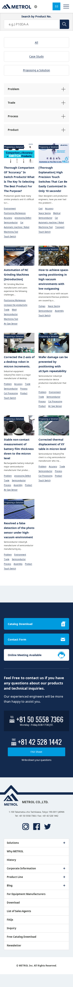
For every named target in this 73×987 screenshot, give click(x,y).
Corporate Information (21, 868)
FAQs (10, 919)
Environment (10, 208)
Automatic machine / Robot (16, 227)
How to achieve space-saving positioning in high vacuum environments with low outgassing (54, 279)
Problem (8, 384)
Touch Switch (10, 236)
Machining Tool (11, 231)
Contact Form (17, 639)
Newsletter (14, 945)
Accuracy (8, 217)
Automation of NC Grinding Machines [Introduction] (16, 274)
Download (13, 902)
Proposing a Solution (36, 70)
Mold (14, 309)
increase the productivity (15, 305)
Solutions (13, 843)
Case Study (36, 56)
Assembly (59, 310)
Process (23, 388)
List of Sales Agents (19, 911)
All (36, 42)
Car (21, 222)
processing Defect (23, 217)
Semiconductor (11, 222)
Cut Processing (11, 393)
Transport (59, 227)
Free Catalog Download (21, 936)
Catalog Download (20, 624)
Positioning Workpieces (15, 213)
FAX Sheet (36, 751)
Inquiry (11, 928)
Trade (6, 309)
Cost (41, 208)
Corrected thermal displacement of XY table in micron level (52, 444)
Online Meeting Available (24, 655)
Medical (57, 213)
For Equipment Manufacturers (26, 894)
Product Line (15, 877)
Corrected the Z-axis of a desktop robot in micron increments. (19, 361)
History (11, 860)
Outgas (42, 306)
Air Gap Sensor (11, 323)
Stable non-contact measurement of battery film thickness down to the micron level (19, 449)
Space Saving (45, 213)
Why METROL (15, 851)
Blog (9, 885)
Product (23, 393)
